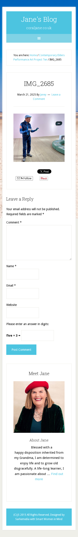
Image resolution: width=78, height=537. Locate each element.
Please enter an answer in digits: (27, 324)
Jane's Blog (39, 19)
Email (11, 285)
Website (11, 305)
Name (11, 266)
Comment (14, 222)
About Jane (39, 440)
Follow (27, 178)
